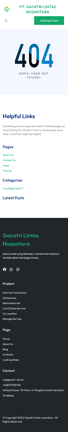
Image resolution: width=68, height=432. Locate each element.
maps (6, 165)
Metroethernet (11, 303)
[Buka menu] (6, 21)
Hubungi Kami (49, 20)
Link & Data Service (14, 308)
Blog (5, 349)
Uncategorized (11, 188)
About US (8, 155)
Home (6, 338)
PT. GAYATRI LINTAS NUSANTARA (37, 9)
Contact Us (9, 160)
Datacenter (10, 298)
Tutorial (7, 170)
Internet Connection (15, 292)
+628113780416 (12, 385)
